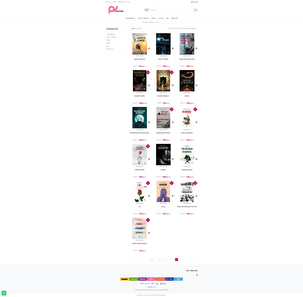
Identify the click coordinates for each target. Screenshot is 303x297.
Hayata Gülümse (139, 59)
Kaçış (163, 206)
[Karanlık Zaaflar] (139, 80)
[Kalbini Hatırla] (139, 154)
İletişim (114, 2)
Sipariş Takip (121, 2)
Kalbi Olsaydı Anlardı (140, 243)
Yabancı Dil (174, 18)
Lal (140, 206)
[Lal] (139, 191)
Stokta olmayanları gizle (175, 28)
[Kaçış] (163, 191)
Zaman (187, 96)
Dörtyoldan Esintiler (163, 133)
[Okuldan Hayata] (187, 154)
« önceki (151, 259)
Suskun (163, 170)
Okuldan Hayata (187, 170)
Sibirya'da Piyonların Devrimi (187, 206)
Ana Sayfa (108, 2)
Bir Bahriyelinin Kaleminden (139, 133)
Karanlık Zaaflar (139, 96)
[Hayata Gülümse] (139, 44)
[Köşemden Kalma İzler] (187, 44)
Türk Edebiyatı (129, 18)
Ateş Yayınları (139, 55)
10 (169, 259)
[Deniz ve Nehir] (163, 44)
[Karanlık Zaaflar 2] (163, 80)
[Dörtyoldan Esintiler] (163, 117)
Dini (167, 18)
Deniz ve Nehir (163, 59)
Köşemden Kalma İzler (187, 59)
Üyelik (128, 2)
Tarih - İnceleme (143, 18)
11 (173, 259)
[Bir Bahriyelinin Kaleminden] (139, 117)
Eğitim (153, 18)
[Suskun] (163, 154)
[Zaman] (187, 80)
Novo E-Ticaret (145, 295)
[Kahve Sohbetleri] (187, 117)
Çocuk (161, 18)
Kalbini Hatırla (139, 170)
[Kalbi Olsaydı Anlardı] (139, 228)
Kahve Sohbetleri (187, 133)
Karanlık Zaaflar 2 (163, 96)
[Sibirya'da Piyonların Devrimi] (187, 191)
